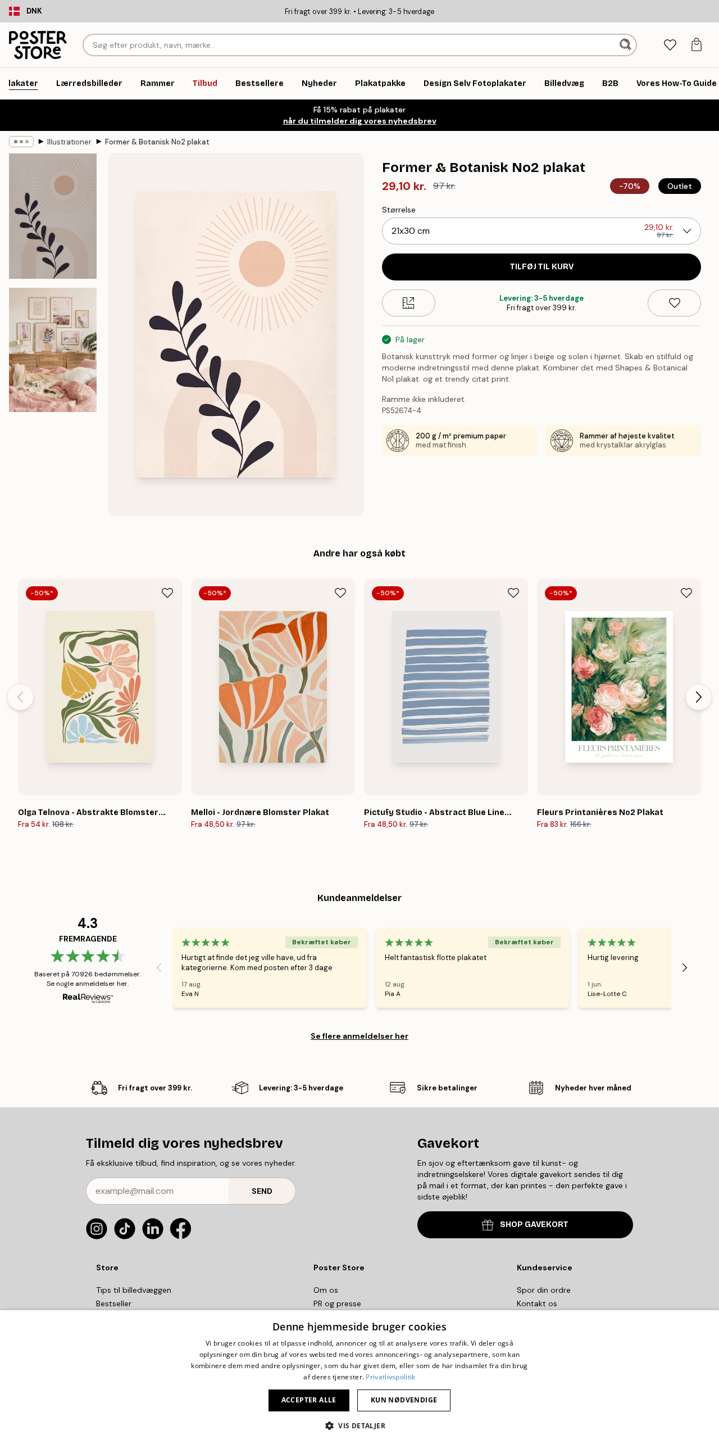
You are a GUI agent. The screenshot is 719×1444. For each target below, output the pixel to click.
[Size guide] (408, 302)
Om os (325, 1290)
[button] (359, 1425)
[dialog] (359, 1377)
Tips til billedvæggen (133, 1290)
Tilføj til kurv (542, 266)
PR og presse (337, 1303)
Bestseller (113, 1303)
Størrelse (399, 210)
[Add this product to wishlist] (674, 302)
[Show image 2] (53, 350)
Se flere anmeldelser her (359, 1036)
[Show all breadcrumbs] (21, 141)
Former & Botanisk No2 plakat (157, 142)
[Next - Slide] (698, 696)
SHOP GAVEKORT (534, 1224)
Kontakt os (537, 1303)
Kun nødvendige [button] (404, 1400)
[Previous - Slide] (20, 696)
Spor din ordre (544, 1290)
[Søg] (626, 45)
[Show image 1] (53, 216)
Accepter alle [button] (308, 1400)
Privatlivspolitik (390, 1377)
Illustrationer (69, 142)
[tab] (670, 45)
